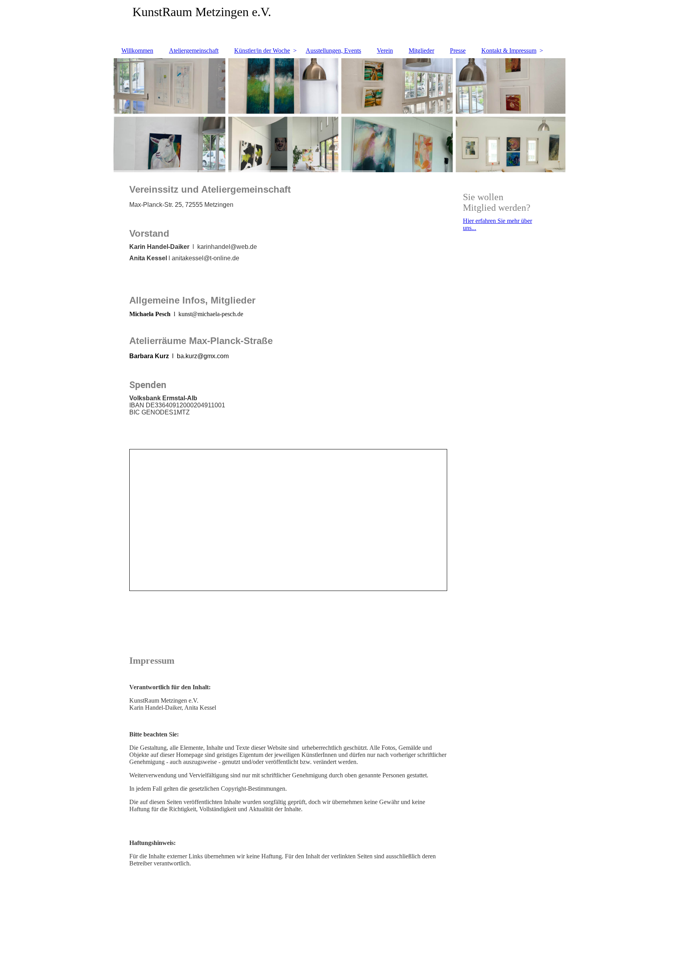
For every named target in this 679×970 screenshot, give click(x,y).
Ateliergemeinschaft (193, 50)
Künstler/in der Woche (262, 50)
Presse (458, 50)
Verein (385, 50)
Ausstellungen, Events (333, 50)
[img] (339, 21)
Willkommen (137, 50)
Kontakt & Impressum (508, 50)
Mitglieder (421, 50)
